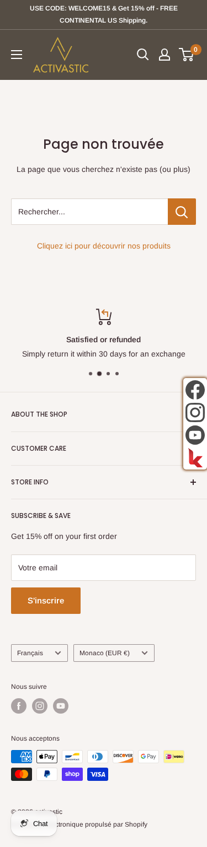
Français (30, 653)
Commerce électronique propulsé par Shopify (79, 824)
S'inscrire (46, 600)
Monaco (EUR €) (104, 653)
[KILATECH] (195, 457)
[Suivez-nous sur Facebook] (18, 706)
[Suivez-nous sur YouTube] (60, 706)
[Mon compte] (164, 54)
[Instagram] (195, 412)
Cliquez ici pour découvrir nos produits (104, 245)
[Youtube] (195, 435)
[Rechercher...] (182, 211)
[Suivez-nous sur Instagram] (39, 706)
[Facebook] (195, 390)
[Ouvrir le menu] (16, 54)
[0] (187, 54)
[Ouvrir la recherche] (143, 54)
